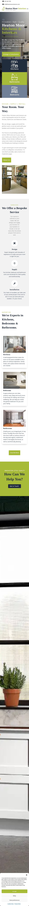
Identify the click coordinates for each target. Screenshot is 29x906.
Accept (14, 891)
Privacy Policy (18, 903)
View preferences (14, 900)
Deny (14, 896)
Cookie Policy (11, 903)
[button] (26, 875)
